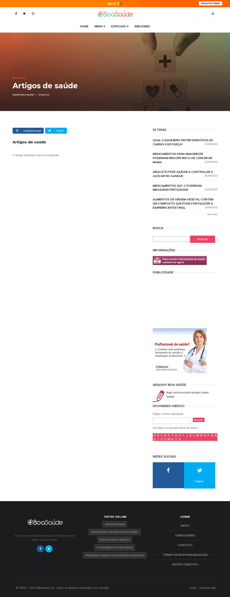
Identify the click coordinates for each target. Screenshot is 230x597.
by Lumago (102, 587)
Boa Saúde (19, 78)
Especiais (118, 26)
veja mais (212, 214)
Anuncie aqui (207, 587)
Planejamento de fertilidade (114, 547)
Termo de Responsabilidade (185, 555)
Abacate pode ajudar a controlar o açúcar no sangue (185, 174)
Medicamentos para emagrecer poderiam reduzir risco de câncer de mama (185, 158)
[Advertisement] (180, 300)
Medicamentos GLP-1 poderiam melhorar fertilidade (185, 188)
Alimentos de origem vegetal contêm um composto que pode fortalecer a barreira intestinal (185, 203)
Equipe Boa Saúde (23, 94)
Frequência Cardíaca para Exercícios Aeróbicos (114, 555)
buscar (198, 419)
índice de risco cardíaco (115, 539)
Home (84, 26)
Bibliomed (142, 26)
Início (185, 525)
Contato (185, 545)
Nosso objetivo (185, 564)
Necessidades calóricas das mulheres (114, 532)
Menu (99, 26)
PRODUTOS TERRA (210, 3)
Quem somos (185, 535)
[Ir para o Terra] (115, 3)
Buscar (202, 239)
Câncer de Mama (115, 524)
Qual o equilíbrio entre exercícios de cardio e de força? (185, 142)
